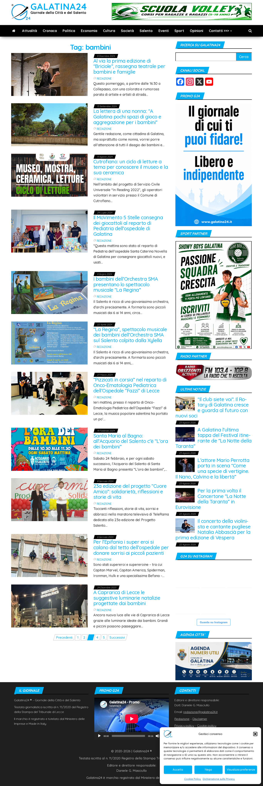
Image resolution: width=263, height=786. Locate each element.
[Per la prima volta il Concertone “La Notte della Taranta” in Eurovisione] (185, 495)
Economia (89, 31)
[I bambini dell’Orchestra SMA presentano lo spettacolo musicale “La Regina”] (49, 292)
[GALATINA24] (13, 31)
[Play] (99, 736)
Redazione (104, 78)
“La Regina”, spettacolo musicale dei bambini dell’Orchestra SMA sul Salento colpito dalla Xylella (130, 334)
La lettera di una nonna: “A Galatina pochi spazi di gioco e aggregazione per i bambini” (127, 116)
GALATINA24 (58, 6)
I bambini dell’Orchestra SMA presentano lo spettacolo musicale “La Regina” (125, 284)
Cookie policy (206, 725)
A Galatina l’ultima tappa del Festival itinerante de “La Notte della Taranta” (213, 438)
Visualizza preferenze (241, 769)
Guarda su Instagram (213, 622)
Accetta (178, 769)
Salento (146, 31)
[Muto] (157, 736)
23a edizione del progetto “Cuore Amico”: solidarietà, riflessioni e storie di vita (130, 491)
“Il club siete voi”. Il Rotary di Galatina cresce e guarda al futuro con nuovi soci (212, 407)
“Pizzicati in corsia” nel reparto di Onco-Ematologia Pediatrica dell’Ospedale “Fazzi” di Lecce (130, 385)
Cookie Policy (192, 778)
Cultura (109, 31)
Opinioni (196, 31)
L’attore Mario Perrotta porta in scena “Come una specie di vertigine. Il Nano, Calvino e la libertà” (212, 468)
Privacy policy (184, 725)
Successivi (117, 637)
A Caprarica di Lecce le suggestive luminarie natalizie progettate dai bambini (126, 597)
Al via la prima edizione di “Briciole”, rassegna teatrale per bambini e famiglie (129, 66)
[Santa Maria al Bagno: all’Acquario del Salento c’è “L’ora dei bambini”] (49, 449)
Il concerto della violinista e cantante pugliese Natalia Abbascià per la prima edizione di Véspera (212, 529)
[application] (131, 719)
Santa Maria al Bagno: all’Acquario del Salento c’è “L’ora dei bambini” (130, 441)
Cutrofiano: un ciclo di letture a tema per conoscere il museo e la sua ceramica (130, 167)
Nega (208, 769)
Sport (179, 31)
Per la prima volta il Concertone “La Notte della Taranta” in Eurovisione (210, 498)
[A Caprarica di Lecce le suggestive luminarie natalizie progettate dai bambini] (49, 606)
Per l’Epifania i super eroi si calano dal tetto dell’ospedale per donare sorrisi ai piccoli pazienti (131, 547)
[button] (255, 734)
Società (127, 31)
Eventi (163, 31)
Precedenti (64, 637)
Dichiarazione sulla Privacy (219, 778)
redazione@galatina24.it (200, 712)
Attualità (29, 31)
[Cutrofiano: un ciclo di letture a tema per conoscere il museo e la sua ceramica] (49, 175)
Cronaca (50, 31)
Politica (69, 31)
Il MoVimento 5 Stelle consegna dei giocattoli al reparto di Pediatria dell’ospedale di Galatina (128, 225)
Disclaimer (200, 719)
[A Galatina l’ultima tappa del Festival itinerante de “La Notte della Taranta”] (185, 434)
